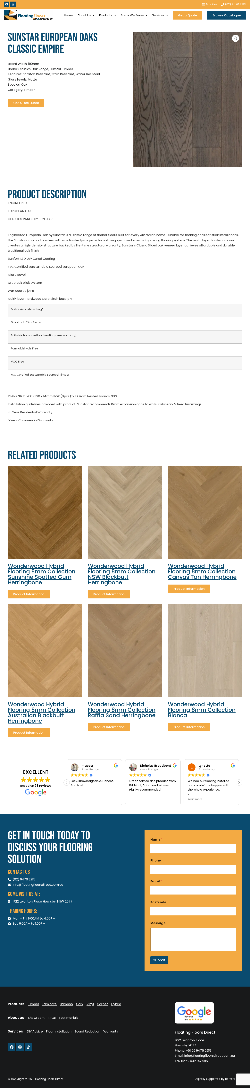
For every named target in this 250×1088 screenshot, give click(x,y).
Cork (79, 1004)
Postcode (158, 902)
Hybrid (116, 1004)
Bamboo (66, 1004)
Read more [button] (195, 799)
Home (68, 15)
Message (157, 923)
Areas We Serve (132, 15)
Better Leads (233, 1079)
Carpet (102, 1004)
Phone (155, 860)
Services (158, 15)
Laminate (49, 1004)
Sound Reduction (87, 1031)
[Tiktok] (28, 1047)
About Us (84, 15)
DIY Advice (35, 1031)
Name (156, 839)
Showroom (36, 1018)
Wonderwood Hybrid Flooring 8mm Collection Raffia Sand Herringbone (121, 710)
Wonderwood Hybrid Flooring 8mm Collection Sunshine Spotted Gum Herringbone (41, 574)
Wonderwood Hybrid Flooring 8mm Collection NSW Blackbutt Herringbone (121, 574)
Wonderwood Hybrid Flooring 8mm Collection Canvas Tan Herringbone (202, 571)
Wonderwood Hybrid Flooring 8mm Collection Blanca (202, 710)
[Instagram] (13, 4)
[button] (235, 38)
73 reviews (43, 786)
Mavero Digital (199, 1081)
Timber (33, 1004)
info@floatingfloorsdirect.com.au (209, 1055)
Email (156, 881)
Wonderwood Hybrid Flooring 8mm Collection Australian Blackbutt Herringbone (41, 713)
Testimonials (68, 1018)
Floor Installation (58, 1031)
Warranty (110, 1031)
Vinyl (90, 1004)
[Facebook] (6, 4)
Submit (159, 960)
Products (105, 15)
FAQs (52, 1018)
